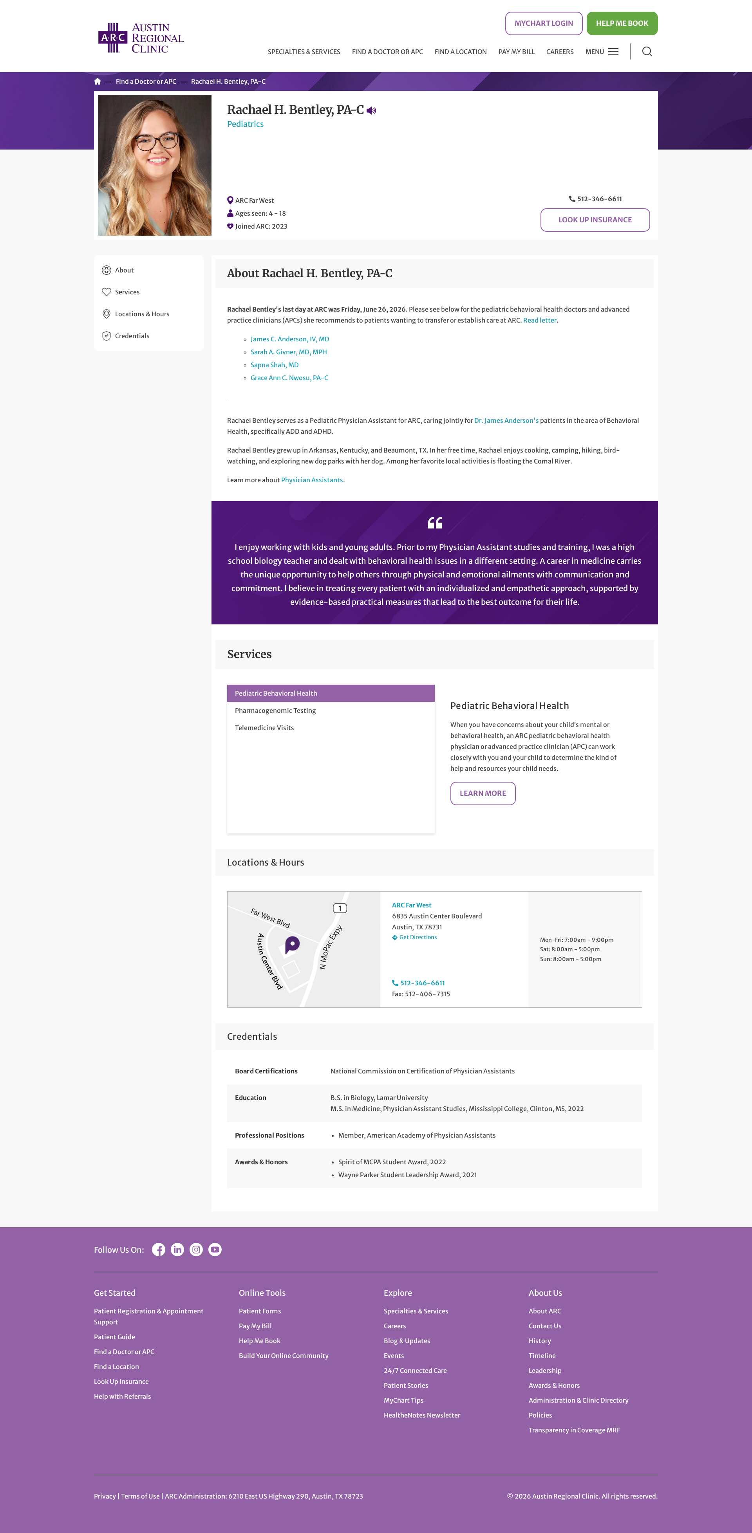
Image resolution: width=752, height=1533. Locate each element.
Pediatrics (245, 124)
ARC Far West (254, 200)
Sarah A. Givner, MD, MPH (289, 352)
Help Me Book (622, 23)
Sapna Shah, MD (275, 365)
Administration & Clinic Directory (579, 1400)
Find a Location (461, 52)
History (540, 1341)
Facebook (158, 1249)
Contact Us (545, 1326)
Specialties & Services (416, 1311)
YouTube (215, 1249)
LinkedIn (177, 1249)
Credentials (132, 336)
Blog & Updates (407, 1341)
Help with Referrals (122, 1396)
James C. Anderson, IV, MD (290, 339)
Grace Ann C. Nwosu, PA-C (289, 378)
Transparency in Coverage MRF (574, 1430)
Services (127, 292)
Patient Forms (260, 1311)
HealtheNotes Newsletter (422, 1415)
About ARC (545, 1311)
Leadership (545, 1370)
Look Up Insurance (595, 219)
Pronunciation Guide (371, 110)
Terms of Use (141, 1496)
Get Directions (418, 937)
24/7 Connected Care (415, 1370)
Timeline (542, 1356)
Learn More (483, 793)
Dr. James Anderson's (506, 420)
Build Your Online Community (284, 1356)
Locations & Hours (142, 314)
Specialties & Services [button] (304, 52)
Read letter (540, 320)
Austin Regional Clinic (141, 37)
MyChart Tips (404, 1400)
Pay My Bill (517, 52)
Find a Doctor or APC (387, 52)
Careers (560, 52)
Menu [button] (595, 52)
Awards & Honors (554, 1385)
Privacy (105, 1496)
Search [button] (647, 51)
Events (394, 1356)
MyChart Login (544, 23)
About (124, 270)
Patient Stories (406, 1385)
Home (97, 81)
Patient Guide (114, 1337)
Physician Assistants (312, 480)
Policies (540, 1415)
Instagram (196, 1249)
